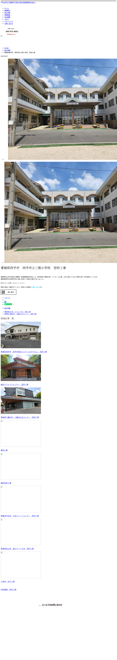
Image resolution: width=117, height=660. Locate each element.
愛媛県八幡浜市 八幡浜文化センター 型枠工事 (20, 417)
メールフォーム (7, 36)
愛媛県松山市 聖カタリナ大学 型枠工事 (17, 549)
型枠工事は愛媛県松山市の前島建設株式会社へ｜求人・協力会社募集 (23, 654)
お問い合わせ (8, 23)
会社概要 (7, 17)
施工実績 (7, 13)
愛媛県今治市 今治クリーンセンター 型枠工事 (20, 516)
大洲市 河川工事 (8, 582)
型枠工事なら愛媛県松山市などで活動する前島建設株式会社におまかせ (27, 633)
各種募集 (7, 15)
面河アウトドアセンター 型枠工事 (14, 385)
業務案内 (7, 10)
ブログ (6, 19)
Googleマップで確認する (9, 643)
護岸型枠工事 (6, 483)
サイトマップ (8, 21)
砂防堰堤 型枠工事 (8, 590)
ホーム (6, 8)
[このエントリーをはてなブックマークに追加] (5, 302)
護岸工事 (4, 450)
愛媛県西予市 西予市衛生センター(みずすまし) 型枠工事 (24, 352)
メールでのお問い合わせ (51, 604)
